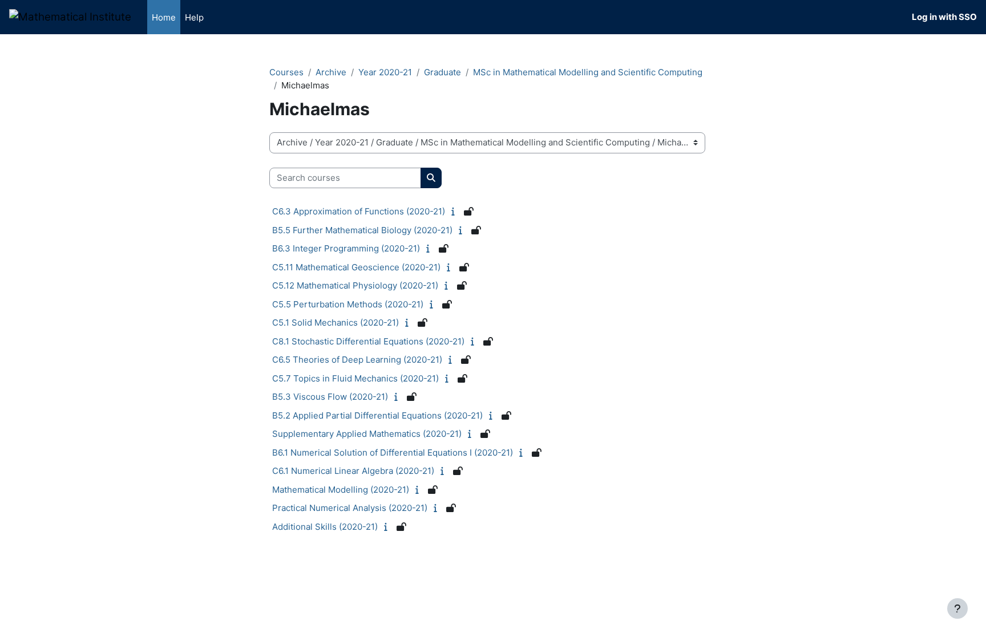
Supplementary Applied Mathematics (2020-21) (367, 433)
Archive (331, 72)
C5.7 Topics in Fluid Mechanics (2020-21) (355, 378)
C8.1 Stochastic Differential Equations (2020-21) (368, 341)
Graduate (442, 72)
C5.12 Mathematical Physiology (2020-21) (355, 285)
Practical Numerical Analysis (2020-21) (349, 507)
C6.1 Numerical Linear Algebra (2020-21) (353, 470)
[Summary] (455, 211)
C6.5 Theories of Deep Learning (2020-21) (357, 359)
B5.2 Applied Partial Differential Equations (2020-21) (377, 415)
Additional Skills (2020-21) (325, 526)
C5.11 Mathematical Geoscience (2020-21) (356, 267)
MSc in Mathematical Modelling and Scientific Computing (587, 72)
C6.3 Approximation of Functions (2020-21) (358, 211)
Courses (286, 72)
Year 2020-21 (385, 72)
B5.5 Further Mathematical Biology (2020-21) (362, 230)
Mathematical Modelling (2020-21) (340, 489)
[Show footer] (957, 608)
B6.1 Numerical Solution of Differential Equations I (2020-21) (392, 452)
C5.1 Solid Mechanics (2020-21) (335, 322)
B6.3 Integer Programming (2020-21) (346, 248)
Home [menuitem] (164, 17)
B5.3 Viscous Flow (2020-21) (330, 396)
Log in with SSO (944, 16)
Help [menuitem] (194, 17)
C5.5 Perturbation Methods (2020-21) (347, 304)
